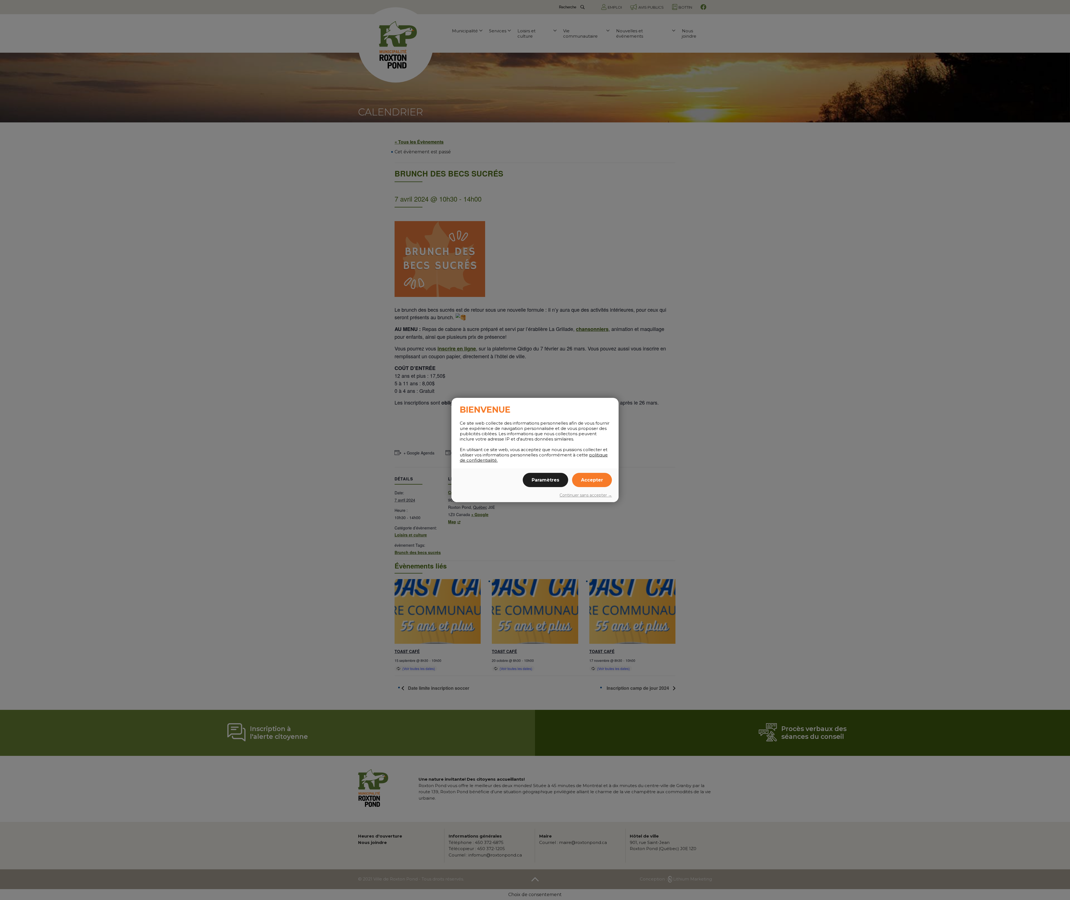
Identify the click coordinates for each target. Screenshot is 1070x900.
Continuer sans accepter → (586, 495)
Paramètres (545, 480)
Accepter (592, 480)
